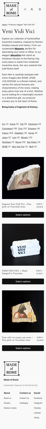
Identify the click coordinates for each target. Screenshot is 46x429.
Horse (32, 133)
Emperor (34, 128)
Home (4, 24)
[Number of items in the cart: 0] (39, 9)
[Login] (31, 9)
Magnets (19, 48)
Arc (5, 124)
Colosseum (9, 128)
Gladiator (21, 133)
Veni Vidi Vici (20, 146)
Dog (22, 128)
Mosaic (26, 137)
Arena (14, 124)
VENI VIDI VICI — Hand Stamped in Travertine (14, 272)
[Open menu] (25, 9)
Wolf (33, 146)
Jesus (6, 137)
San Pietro (33, 142)
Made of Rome (11, 379)
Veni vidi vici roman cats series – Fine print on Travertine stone (17, 338)
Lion (16, 137)
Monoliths (15, 55)
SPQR (6, 146)
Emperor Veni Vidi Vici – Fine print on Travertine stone (16, 205)
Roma (20, 142)
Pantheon (8, 142)
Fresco (7, 133)
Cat (23, 124)
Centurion (34, 124)
